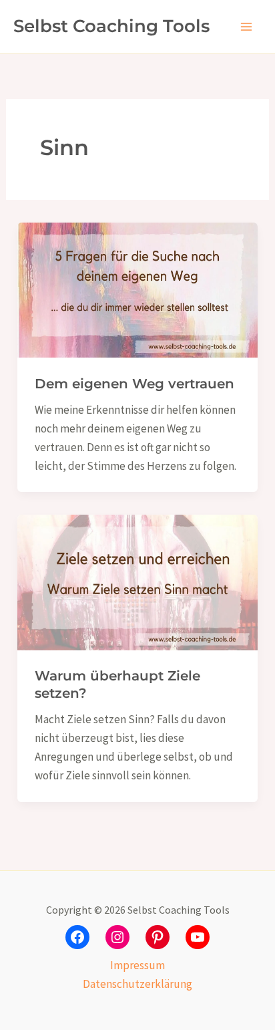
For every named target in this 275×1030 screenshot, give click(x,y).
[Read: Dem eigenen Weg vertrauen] (137, 288)
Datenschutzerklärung (137, 984)
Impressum (137, 965)
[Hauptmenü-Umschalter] (247, 26)
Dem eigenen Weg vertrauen (134, 384)
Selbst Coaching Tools (111, 26)
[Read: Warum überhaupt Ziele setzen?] (137, 581)
